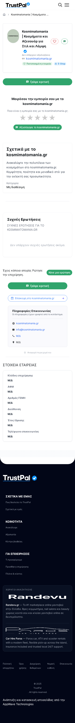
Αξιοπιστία (11, 534)
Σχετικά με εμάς (14, 509)
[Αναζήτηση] (67, 16)
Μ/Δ (18, 335)
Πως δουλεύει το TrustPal (18, 502)
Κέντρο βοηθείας (14, 541)
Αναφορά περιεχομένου (39, 352)
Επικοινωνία (66, 663)
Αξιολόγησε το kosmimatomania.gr (39, 127)
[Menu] (67, 5)
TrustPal (37, 688)
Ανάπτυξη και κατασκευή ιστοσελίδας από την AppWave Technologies (34, 702)
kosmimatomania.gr (39, 58)
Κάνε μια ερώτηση (59, 272)
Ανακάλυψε (11, 527)
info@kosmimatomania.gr (30, 329)
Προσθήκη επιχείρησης (17, 566)
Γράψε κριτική (39, 82)
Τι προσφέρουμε (14, 559)
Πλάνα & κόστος (14, 573)
